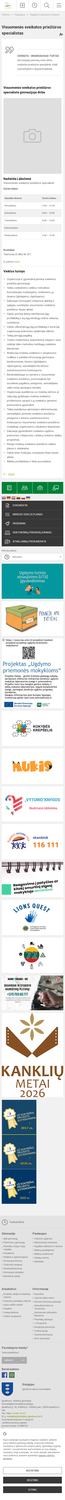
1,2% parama (40, 1323)
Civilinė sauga (41, 1331)
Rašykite (8, 1360)
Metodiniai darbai (11, 1276)
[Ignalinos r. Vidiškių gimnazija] (8, 5)
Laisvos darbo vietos (44, 1298)
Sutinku (32, 1489)
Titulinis (6, 14)
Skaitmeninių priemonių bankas (32, 532)
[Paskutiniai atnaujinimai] (35, 5)
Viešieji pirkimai (10, 1312)
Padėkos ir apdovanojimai (15, 1257)
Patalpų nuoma (41, 1258)
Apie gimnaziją (10, 1239)
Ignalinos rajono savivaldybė (36, 1389)
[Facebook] (4, 1375)
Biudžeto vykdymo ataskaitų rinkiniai (17, 1295)
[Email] (12, 1375)
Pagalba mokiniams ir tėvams (44, 14)
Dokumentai (20, 505)
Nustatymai (32, 1470)
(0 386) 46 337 (19, 1413)
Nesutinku (32, 1480)
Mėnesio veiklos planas (28, 514)
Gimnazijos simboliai (13, 1272)
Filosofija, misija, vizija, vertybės (14, 1248)
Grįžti (11, 474)
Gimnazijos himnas (12, 1261)
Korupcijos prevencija (44, 1327)
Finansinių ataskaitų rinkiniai (17, 1301)
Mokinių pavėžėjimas (44, 1250)
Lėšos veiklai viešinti (13, 1305)
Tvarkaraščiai (16, 1222)
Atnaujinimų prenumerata (29, 541)
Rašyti (17, 261)
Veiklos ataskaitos (12, 1316)
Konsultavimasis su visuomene (43, 1307)
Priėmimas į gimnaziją (14, 1242)
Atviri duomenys (42, 1338)
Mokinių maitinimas (43, 1254)
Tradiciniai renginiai (12, 1265)
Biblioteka (39, 1261)
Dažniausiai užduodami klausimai (45, 1314)
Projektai (7, 1308)
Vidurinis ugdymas (43, 1239)
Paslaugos (19, 14)
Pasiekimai (19, 523)
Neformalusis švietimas (45, 1242)
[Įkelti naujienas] (22, 5)
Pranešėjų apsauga (43, 1319)
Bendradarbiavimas (12, 1268)
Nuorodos (39, 1294)
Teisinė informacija (43, 1335)
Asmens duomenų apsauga (47, 1302)
